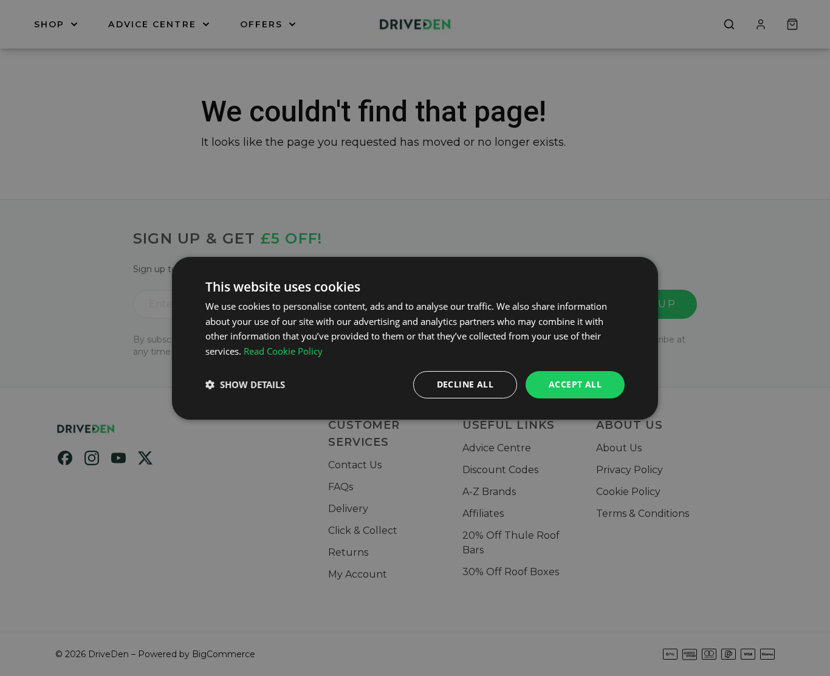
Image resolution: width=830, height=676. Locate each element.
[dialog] (415, 337)
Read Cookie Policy (283, 351)
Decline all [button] (465, 384)
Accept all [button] (575, 384)
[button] (245, 384)
